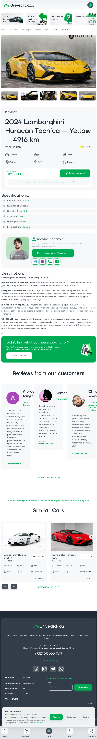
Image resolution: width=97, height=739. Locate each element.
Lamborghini (26, 30)
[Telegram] (35, 262)
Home (4, 30)
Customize (71, 717)
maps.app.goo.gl (13, 463)
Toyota (15, 635)
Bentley (79, 635)
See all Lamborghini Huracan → (23, 500)
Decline (86, 717)
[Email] (57, 262)
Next (43, 537)
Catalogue (13, 30)
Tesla (72, 635)
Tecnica (47, 30)
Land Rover (63, 635)
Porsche (33, 635)
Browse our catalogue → (76, 500)
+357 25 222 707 (90, 5)
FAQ (69, 736)
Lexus (48, 635)
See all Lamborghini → (52, 500)
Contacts (91, 736)
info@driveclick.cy (48, 660)
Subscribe (83, 687)
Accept (56, 717)
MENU (49, 736)
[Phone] (50, 262)
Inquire (4, 736)
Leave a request (77, 173)
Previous (5, 586)
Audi (55, 635)
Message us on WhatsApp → (55, 253)
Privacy (89, 703)
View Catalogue (47, 587)
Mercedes (24, 635)
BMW (8, 635)
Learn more (39, 723)
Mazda (42, 635)
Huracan (37, 30)
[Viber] (43, 262)
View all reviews (47, 478)
